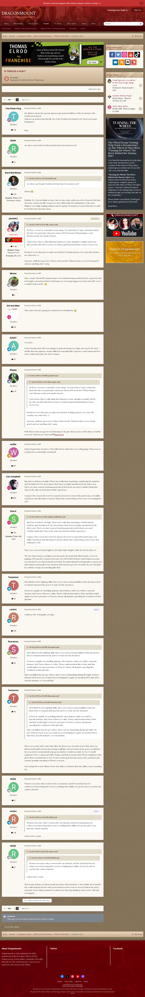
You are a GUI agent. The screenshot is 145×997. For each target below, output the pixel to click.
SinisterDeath (33, 900)
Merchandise (18, 24)
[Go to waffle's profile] (13, 452)
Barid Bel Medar (13, 173)
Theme (59, 981)
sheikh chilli (117, 109)
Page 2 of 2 (25, 100)
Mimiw (13, 273)
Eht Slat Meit (13, 306)
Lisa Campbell (13, 476)
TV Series (58, 24)
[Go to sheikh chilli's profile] (109, 107)
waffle (13, 444)
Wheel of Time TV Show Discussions (53, 29)
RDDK (13, 140)
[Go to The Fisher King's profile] (13, 116)
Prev (9, 100)
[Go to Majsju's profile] (13, 378)
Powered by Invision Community (72, 986)
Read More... (113, 206)
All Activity (72, 29)
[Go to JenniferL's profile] (13, 227)
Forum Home (6, 29)
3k (14, 663)
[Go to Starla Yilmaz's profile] (109, 97)
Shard (13, 511)
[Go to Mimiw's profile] (13, 281)
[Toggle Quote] (28, 178)
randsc (15, 78)
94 (14, 599)
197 (14, 466)
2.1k (14, 130)
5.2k (14, 194)
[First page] (4, 99)
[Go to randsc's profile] (6, 78)
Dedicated (116, 88)
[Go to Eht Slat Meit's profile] (13, 314)
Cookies (85, 981)
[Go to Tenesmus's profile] (13, 585)
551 (14, 327)
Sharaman (13, 641)
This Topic (132, 24)
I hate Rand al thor (120, 106)
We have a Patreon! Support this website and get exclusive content (70, 3)
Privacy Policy (68, 981)
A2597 (13, 338)
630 (14, 498)
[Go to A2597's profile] (13, 346)
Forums (46, 24)
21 (14, 162)
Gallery (83, 24)
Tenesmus (13, 577)
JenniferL (13, 218)
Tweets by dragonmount (60, 953)
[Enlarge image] (58, 434)
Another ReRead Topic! (122, 96)
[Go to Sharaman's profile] (13, 650)
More (94, 24)
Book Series (71, 24)
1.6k (14, 631)
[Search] (140, 24)
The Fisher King (13, 108)
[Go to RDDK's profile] (13, 149)
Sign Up (137, 10)
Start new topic (95, 89)
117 (14, 359)
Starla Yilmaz (117, 98)
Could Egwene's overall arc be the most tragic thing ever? (124, 82)
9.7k (14, 391)
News (6, 24)
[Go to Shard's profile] (13, 519)
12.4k (14, 246)
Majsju (13, 370)
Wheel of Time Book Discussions (26, 29)
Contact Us (78, 981)
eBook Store (33, 24)
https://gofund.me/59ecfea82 (125, 202)
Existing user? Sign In (118, 10)
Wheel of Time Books (36, 80)
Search (83, 29)
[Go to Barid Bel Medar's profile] (13, 181)
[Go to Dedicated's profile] (109, 81)
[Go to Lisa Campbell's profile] (13, 485)
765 (14, 533)
